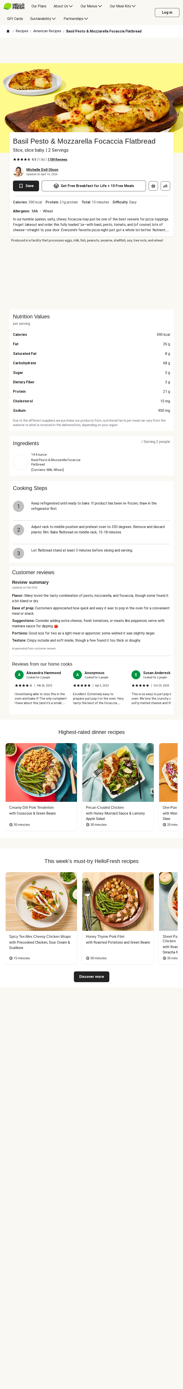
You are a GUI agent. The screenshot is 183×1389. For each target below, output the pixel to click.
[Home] (8, 31)
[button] (91, 443)
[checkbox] (15, 159)
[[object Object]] (153, 186)
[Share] (165, 186)
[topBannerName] (91, 50)
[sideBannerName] (91, 276)
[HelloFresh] (14, 6)
